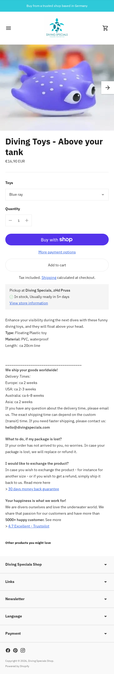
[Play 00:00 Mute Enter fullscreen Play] (57, 88)
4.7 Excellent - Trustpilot (28, 526)
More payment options (57, 252)
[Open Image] (57, 88)
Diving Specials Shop (40, 661)
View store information (29, 303)
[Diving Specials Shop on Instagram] (22, 650)
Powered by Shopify (17, 666)
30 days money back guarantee (33, 489)
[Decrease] (10, 220)
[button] (107, 87)
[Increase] (27, 220)
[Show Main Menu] (8, 28)
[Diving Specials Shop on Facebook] (8, 650)
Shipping (49, 277)
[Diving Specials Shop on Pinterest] (15, 650)
